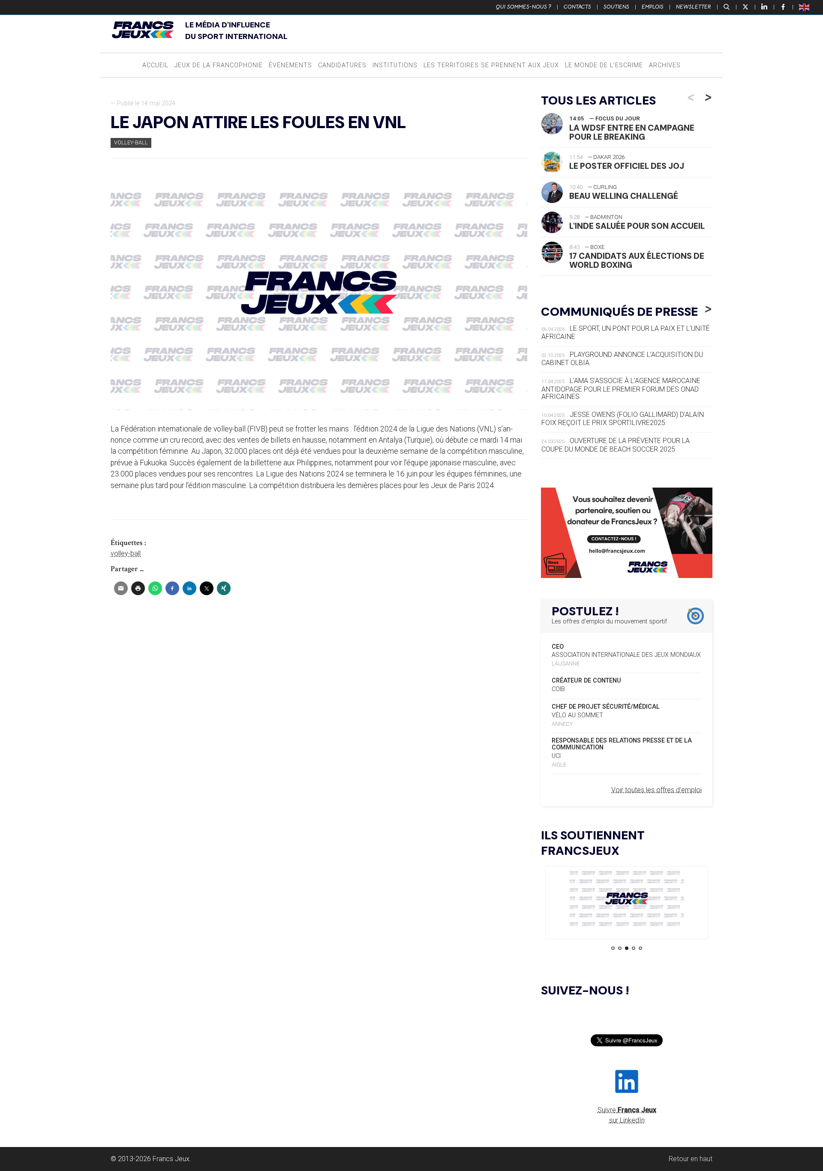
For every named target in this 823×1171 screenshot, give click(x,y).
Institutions (395, 65)
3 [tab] (626, 948)
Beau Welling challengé (623, 196)
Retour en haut (690, 1159)
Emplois (653, 6)
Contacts (577, 6)
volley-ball (126, 553)
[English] (804, 6)
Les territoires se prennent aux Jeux (491, 65)
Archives (665, 65)
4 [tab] (633, 948)
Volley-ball (131, 142)
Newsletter (693, 6)
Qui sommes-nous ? (523, 6)
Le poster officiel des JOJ (626, 166)
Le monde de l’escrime (604, 65)
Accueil (155, 65)
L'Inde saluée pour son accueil (637, 226)
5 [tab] (640, 948)
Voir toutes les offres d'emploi (656, 790)
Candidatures (342, 65)
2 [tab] (620, 948)
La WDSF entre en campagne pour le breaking (631, 132)
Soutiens (616, 6)
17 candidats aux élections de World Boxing (636, 260)
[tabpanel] (627, 900)
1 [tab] (613, 948)
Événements (290, 65)
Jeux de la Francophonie (218, 65)
